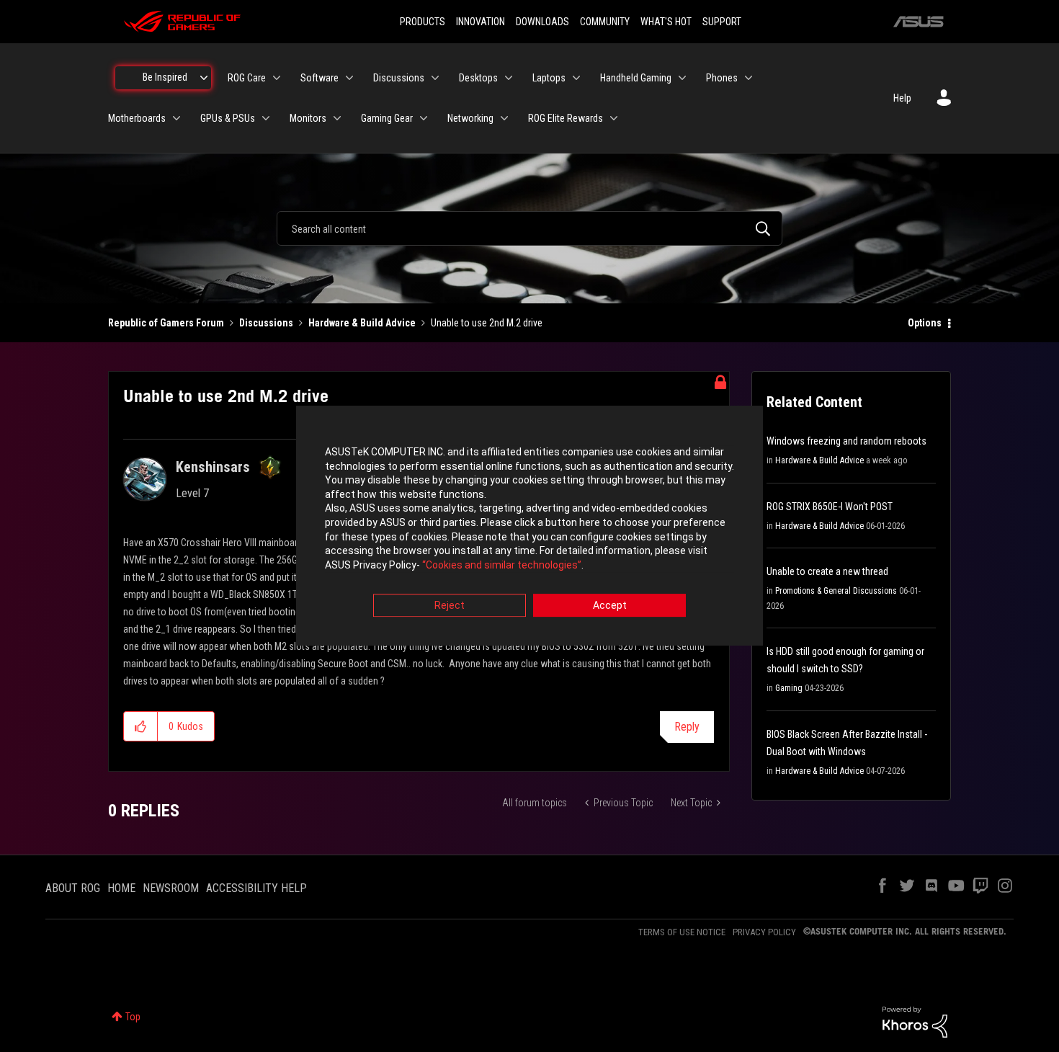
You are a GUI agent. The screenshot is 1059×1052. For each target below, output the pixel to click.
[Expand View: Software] (349, 78)
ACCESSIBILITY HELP (256, 888)
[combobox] (529, 228)
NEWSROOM (171, 888)
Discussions (266, 323)
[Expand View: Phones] (748, 78)
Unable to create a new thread (827, 571)
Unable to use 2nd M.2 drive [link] (486, 323)
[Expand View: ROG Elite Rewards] (614, 118)
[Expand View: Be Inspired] (204, 78)
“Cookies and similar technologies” (501, 565)
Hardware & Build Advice (362, 323)
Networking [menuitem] (470, 118)
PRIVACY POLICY (764, 932)
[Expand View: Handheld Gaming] (682, 78)
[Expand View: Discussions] (435, 78)
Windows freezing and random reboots (846, 441)
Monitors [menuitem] (308, 118)
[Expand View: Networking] (504, 118)
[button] (141, 726)
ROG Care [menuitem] (247, 78)
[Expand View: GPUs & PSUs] (266, 118)
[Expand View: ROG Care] (276, 78)
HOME (121, 888)
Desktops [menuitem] (478, 78)
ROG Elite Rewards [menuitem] (565, 118)
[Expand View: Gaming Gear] (423, 118)
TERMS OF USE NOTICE (681, 932)
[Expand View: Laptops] (576, 78)
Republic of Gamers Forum (166, 323)
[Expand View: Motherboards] (176, 118)
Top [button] (132, 1016)
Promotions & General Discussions (836, 591)
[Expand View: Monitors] (337, 118)
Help (902, 98)
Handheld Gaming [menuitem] (635, 78)
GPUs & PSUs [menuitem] (227, 118)
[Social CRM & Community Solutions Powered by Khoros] (914, 1021)
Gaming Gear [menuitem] (387, 118)
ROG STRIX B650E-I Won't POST (830, 506)
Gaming (789, 688)
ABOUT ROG (72, 888)
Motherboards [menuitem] (137, 118)
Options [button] (925, 323)
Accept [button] (610, 606)
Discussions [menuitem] (398, 78)
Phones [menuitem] (722, 78)
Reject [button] (449, 606)
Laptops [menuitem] (549, 78)
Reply (687, 727)
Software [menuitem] (319, 78)
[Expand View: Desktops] (508, 78)
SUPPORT (721, 21)
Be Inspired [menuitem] (165, 77)
